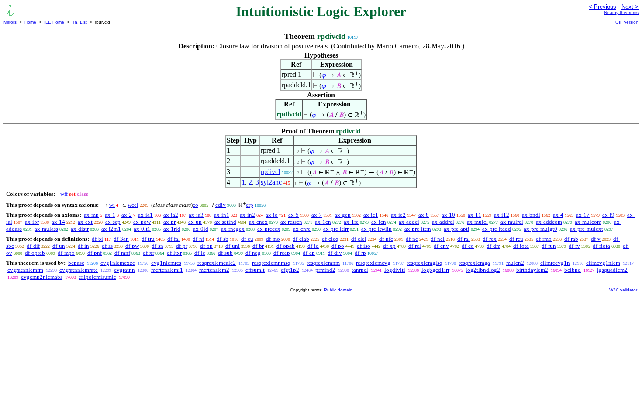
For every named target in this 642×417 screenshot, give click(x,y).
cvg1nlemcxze (117, 263)
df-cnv (441, 246)
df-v (596, 239)
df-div (335, 253)
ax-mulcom (588, 222)
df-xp (389, 246)
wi (112, 205)
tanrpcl (360, 270)
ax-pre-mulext (586, 229)
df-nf (198, 239)
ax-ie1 (370, 215)
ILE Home (54, 22)
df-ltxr (174, 253)
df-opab (285, 246)
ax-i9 (608, 215)
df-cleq (330, 239)
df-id (313, 246)
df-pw (132, 246)
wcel (133, 205)
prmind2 (325, 270)
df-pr (181, 246)
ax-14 (58, 222)
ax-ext (85, 222)
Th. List (79, 22)
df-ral (463, 239)
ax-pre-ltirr (336, 229)
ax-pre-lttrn (417, 229)
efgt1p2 (290, 270)
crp (249, 205)
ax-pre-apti (456, 229)
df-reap (281, 253)
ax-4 (558, 215)
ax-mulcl (477, 222)
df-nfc (386, 239)
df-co (468, 246)
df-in (83, 246)
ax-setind (225, 222)
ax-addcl (409, 222)
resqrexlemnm (323, 263)
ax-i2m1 (111, 229)
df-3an (121, 239)
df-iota (521, 246)
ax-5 (293, 215)
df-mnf (122, 253)
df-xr (148, 253)
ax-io (272, 215)
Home (30, 22)
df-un (58, 246)
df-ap (309, 253)
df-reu (516, 239)
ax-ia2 (170, 215)
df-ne (412, 239)
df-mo (273, 239)
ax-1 (110, 215)
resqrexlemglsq (424, 263)
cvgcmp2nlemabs (41, 276)
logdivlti (394, 270)
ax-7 (316, 215)
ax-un (195, 222)
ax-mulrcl (511, 222)
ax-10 (448, 215)
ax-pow (142, 222)
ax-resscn (291, 222)
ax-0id (200, 229)
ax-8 (423, 215)
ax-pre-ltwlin (376, 229)
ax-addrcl (443, 222)
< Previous (602, 6)
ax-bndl (531, 215)
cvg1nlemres (166, 263)
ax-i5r (32, 222)
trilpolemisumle (97, 276)
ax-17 (583, 215)
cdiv (220, 205)
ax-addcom (549, 222)
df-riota (601, 246)
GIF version (627, 22)
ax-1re (351, 222)
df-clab (301, 239)
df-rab (571, 239)
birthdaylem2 (532, 270)
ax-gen (343, 215)
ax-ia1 (145, 215)
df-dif (33, 246)
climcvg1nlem (603, 263)
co (195, 205)
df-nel (438, 239)
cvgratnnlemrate (78, 270)
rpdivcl (270, 171)
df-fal (173, 239)
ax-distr (80, 229)
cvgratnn (124, 270)
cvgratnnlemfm (25, 270)
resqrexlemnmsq (271, 263)
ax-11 (474, 215)
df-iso (363, 246)
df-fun (549, 246)
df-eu (247, 239)
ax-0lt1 (142, 229)
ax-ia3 (196, 215)
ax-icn (378, 222)
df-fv (574, 246)
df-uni (232, 246)
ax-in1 (221, 215)
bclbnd (572, 270)
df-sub (225, 253)
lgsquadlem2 (612, 270)
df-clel (358, 239)
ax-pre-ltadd (496, 229)
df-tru (148, 239)
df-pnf (94, 253)
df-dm (493, 246)
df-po (337, 246)
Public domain (338, 289)
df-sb (222, 239)
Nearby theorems (621, 12)
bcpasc (76, 263)
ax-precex (268, 229)
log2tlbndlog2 (483, 270)
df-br (258, 246)
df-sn (157, 246)
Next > (630, 6)
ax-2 (126, 215)
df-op (206, 246)
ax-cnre (302, 229)
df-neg (253, 253)
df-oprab (35, 253)
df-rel (414, 246)
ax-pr (169, 222)
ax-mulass (46, 229)
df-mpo (66, 253)
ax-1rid (171, 229)
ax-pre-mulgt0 (540, 229)
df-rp (360, 253)
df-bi (97, 239)
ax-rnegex (233, 229)
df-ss (107, 246)
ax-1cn (323, 222)
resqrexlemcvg (373, 263)
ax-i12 (501, 215)
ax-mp (91, 215)
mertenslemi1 (167, 270)
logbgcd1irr (435, 270)
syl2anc (271, 182)
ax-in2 (247, 215)
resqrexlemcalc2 (216, 263)
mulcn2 (515, 263)
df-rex (490, 239)
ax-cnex (258, 222)
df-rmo (544, 239)
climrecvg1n (555, 263)
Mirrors (10, 22)
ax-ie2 (398, 215)
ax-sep (113, 222)
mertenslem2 (214, 270)
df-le (199, 253)
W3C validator (623, 289)
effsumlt (255, 270)
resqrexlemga (474, 263)
